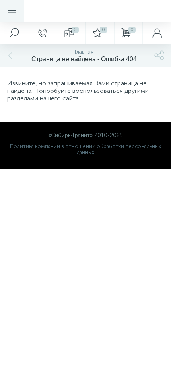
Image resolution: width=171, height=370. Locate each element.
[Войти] (156, 33)
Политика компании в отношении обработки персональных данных (85, 149)
